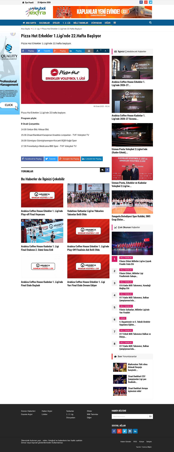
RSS (135, 442)
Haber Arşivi (47, 411)
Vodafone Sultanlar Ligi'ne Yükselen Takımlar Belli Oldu (85, 212)
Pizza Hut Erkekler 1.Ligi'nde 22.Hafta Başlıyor (62, 29)
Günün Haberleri (28, 411)
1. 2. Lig (35, 29)
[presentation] (102, 170)
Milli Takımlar (92, 414)
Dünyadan (70, 417)
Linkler (44, 414)
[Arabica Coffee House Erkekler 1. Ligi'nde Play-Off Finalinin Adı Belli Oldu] (88, 231)
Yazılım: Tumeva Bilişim (144, 447)
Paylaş (31, 51)
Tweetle (47, 51)
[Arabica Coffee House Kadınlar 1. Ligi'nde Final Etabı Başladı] (42, 266)
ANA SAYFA (30, 22)
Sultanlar (70, 411)
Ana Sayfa (25, 29)
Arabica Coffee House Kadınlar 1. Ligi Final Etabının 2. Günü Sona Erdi (40, 248)
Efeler (89, 411)
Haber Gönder (125, 442)
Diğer (89, 417)
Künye (141, 442)
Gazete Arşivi (26, 414)
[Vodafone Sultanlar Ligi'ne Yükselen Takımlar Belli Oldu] (88, 195)
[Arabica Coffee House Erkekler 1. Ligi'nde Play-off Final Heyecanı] (42, 195)
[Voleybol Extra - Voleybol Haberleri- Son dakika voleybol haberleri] (36, 11)
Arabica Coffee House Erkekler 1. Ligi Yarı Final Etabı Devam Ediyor (86, 283)
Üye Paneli (29, 2)
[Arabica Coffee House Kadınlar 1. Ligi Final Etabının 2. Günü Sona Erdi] (42, 231)
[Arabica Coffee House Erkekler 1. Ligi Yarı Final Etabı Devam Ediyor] (88, 266)
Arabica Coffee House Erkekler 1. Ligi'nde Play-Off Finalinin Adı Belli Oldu (88, 248)
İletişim (149, 442)
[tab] (102, 170)
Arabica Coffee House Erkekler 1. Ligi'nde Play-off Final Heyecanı (42, 212)
